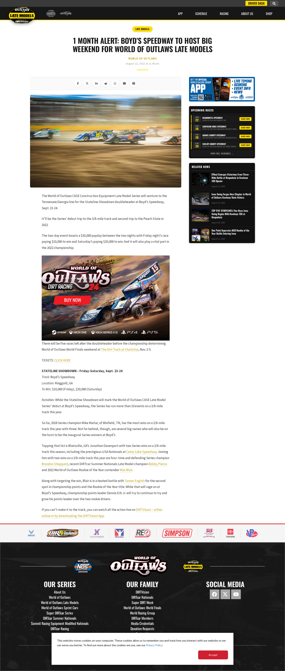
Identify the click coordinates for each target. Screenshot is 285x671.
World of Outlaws (142, 58)
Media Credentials (142, 623)
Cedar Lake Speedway (141, 452)
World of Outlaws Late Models (60, 602)
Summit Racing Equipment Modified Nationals (60, 623)
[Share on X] (87, 83)
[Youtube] (236, 594)
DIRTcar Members (142, 618)
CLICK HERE (62, 360)
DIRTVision (142, 591)
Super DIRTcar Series (60, 612)
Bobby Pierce (158, 464)
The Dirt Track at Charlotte (119, 349)
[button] (274, 3)
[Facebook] (214, 594)
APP (180, 13)
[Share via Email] (124, 83)
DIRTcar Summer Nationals (59, 618)
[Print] (133, 83)
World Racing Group (142, 612)
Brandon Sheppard (55, 464)
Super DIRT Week (142, 602)
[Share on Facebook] (77, 83)
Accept (213, 654)
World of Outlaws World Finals (142, 607)
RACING (224, 13)
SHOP (269, 13)
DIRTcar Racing (60, 628)
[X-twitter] (225, 594)
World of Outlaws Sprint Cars (59, 607)
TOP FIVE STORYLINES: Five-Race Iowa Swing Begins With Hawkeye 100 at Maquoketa (230, 214)
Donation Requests (142, 628)
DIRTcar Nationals (142, 597)
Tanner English (134, 481)
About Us (247, 13)
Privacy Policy (154, 645)
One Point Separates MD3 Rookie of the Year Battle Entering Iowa (230, 232)
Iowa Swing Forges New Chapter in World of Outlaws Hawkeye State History (231, 196)
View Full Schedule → (222, 153)
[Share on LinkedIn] (96, 83)
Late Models (142, 29)
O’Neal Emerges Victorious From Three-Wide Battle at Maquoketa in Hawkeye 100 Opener (230, 178)
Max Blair (126, 470)
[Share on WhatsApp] (115, 83)
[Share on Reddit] (105, 83)
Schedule (201, 13)
